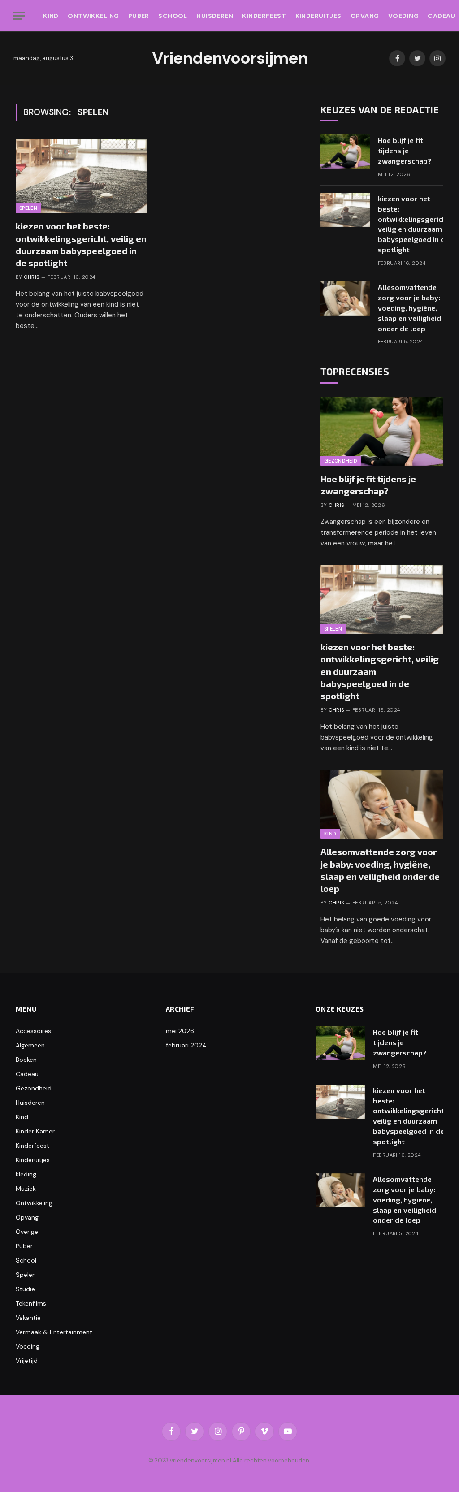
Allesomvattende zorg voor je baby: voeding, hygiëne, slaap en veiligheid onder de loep (409, 308)
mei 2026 (180, 1031)
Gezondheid (340, 461)
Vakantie (28, 1318)
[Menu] (19, 16)
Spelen (28, 208)
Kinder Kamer (35, 1131)
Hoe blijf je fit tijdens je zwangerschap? (405, 150)
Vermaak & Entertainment (54, 1332)
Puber (138, 16)
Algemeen (30, 1045)
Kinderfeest (264, 16)
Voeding (403, 16)
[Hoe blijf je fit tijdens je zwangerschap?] (345, 151)
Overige (27, 1232)
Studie (25, 1289)
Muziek (26, 1189)
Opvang (365, 16)
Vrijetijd (27, 1361)
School (172, 16)
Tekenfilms (31, 1303)
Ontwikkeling (93, 16)
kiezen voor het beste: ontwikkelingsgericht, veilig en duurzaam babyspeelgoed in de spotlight (81, 244)
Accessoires (33, 1031)
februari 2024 (186, 1045)
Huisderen (214, 16)
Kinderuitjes (318, 16)
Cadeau (27, 1074)
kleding (26, 1174)
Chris (31, 277)
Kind (51, 16)
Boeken (26, 1059)
